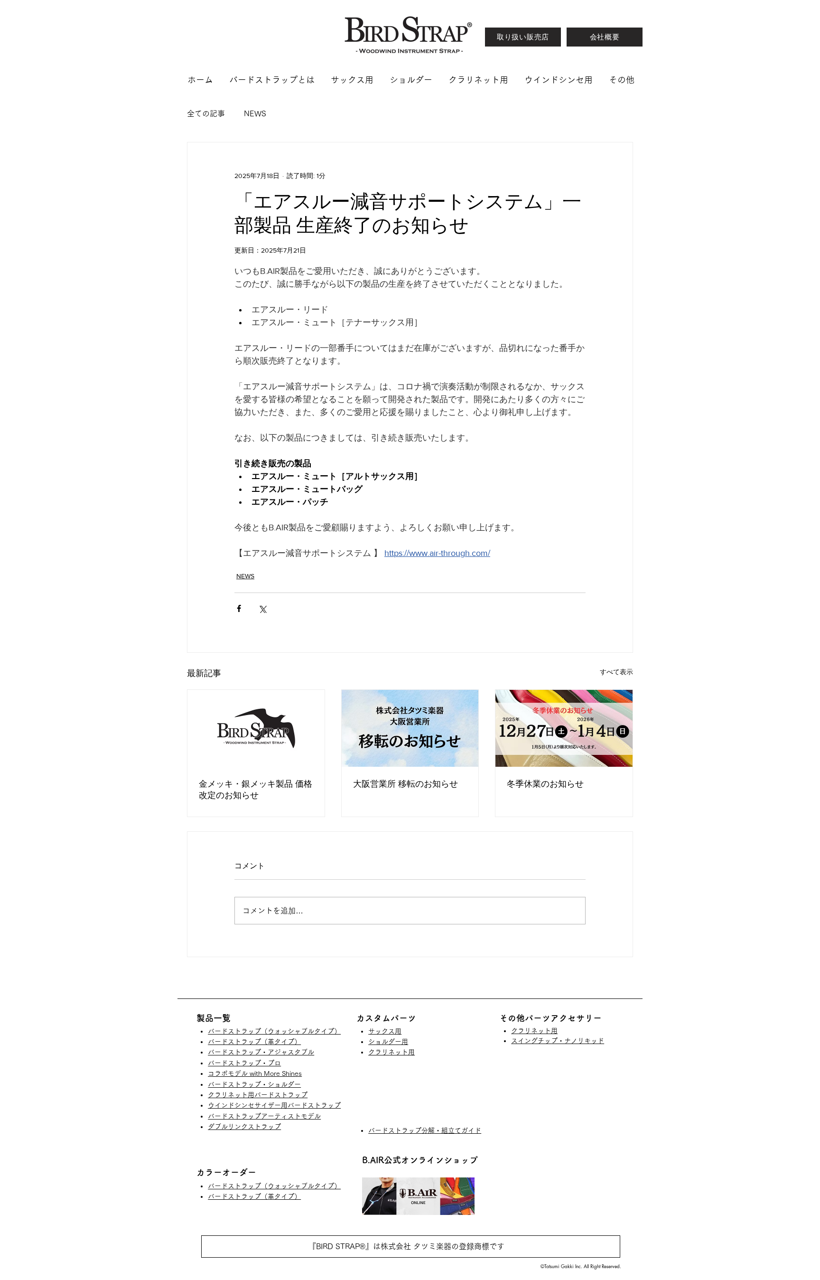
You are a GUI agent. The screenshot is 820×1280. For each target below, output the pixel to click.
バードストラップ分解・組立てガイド (424, 1130)
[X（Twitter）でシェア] (262, 608)
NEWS (255, 113)
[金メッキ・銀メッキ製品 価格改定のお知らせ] (256, 728)
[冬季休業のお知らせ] (564, 728)
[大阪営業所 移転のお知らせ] (410, 728)
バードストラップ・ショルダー (254, 1084)
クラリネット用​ (391, 1052)
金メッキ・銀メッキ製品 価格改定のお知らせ (255, 789)
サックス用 (384, 1031)
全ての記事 (206, 113)
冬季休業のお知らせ (545, 784)
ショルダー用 (388, 1041)
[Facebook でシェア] (238, 608)
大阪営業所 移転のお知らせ (405, 784)
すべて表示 (616, 672)
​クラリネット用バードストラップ (258, 1095)
